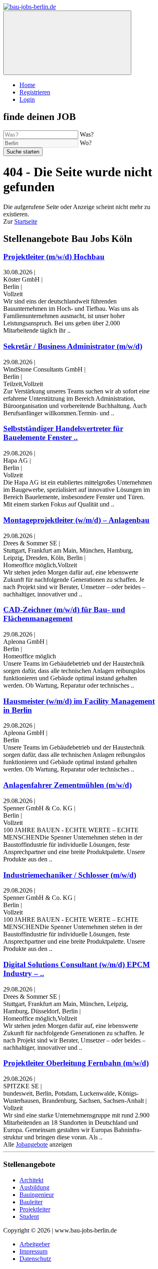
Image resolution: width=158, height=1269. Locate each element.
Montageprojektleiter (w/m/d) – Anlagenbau (76, 520)
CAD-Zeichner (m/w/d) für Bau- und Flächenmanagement (64, 614)
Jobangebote (32, 1144)
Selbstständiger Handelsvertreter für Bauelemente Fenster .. (63, 433)
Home (27, 84)
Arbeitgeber (34, 1244)
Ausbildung (34, 1187)
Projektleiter (34, 1209)
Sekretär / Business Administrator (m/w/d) (72, 346)
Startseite (25, 221)
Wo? (86, 142)
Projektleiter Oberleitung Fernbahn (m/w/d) (76, 1063)
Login (27, 99)
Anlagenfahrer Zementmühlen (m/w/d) (67, 785)
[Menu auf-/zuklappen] (67, 43)
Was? (87, 134)
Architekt (31, 1180)
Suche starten (22, 152)
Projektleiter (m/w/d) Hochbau (54, 256)
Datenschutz (35, 1258)
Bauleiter (31, 1201)
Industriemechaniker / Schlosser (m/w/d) (69, 875)
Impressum (33, 1251)
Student (29, 1216)
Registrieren (34, 92)
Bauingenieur (36, 1194)
